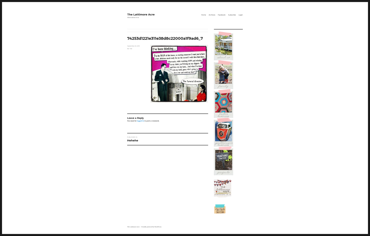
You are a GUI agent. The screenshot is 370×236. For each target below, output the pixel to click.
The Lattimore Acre (141, 14)
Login (241, 15)
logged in (140, 121)
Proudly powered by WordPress (151, 227)
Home (203, 15)
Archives (212, 15)
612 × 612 (129, 48)
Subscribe (232, 15)
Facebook (221, 15)
